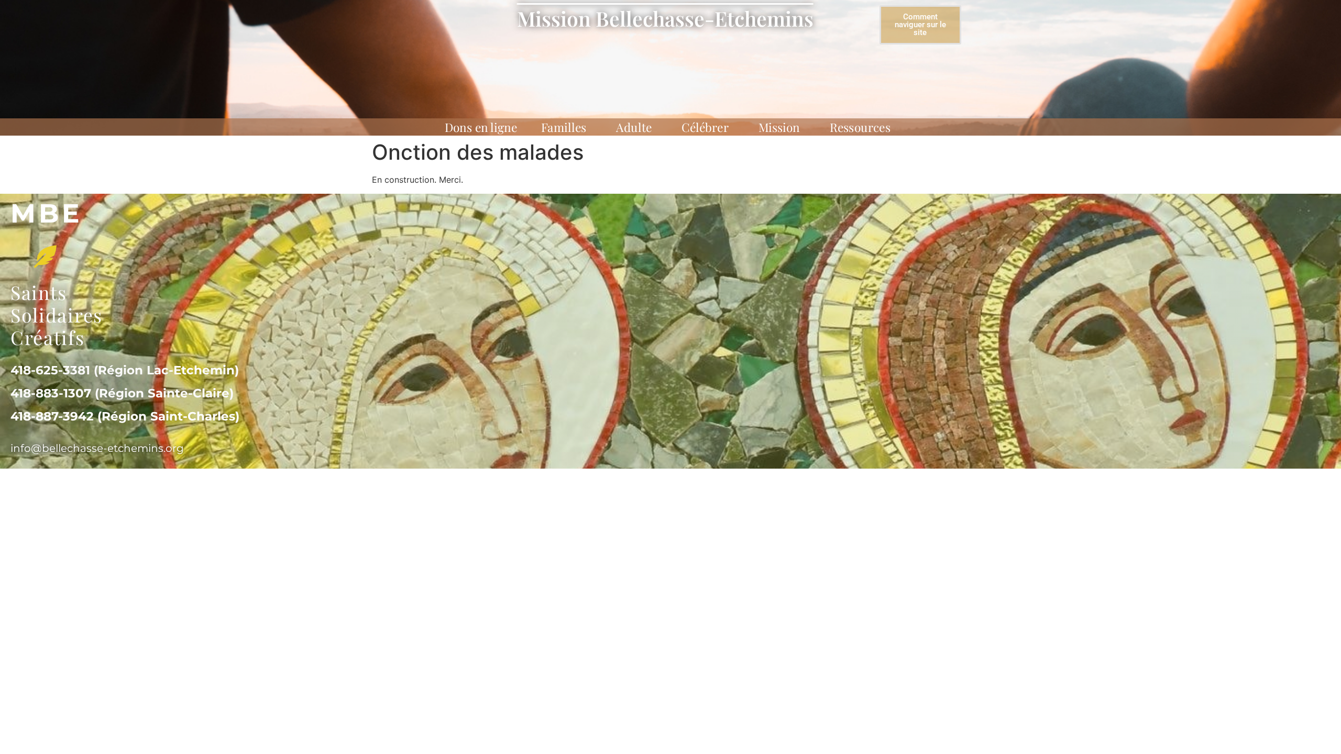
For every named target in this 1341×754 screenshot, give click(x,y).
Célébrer (705, 127)
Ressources (860, 127)
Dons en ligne (481, 127)
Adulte (634, 127)
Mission (779, 127)
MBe (46, 213)
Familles (563, 127)
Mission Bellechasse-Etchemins (665, 18)
